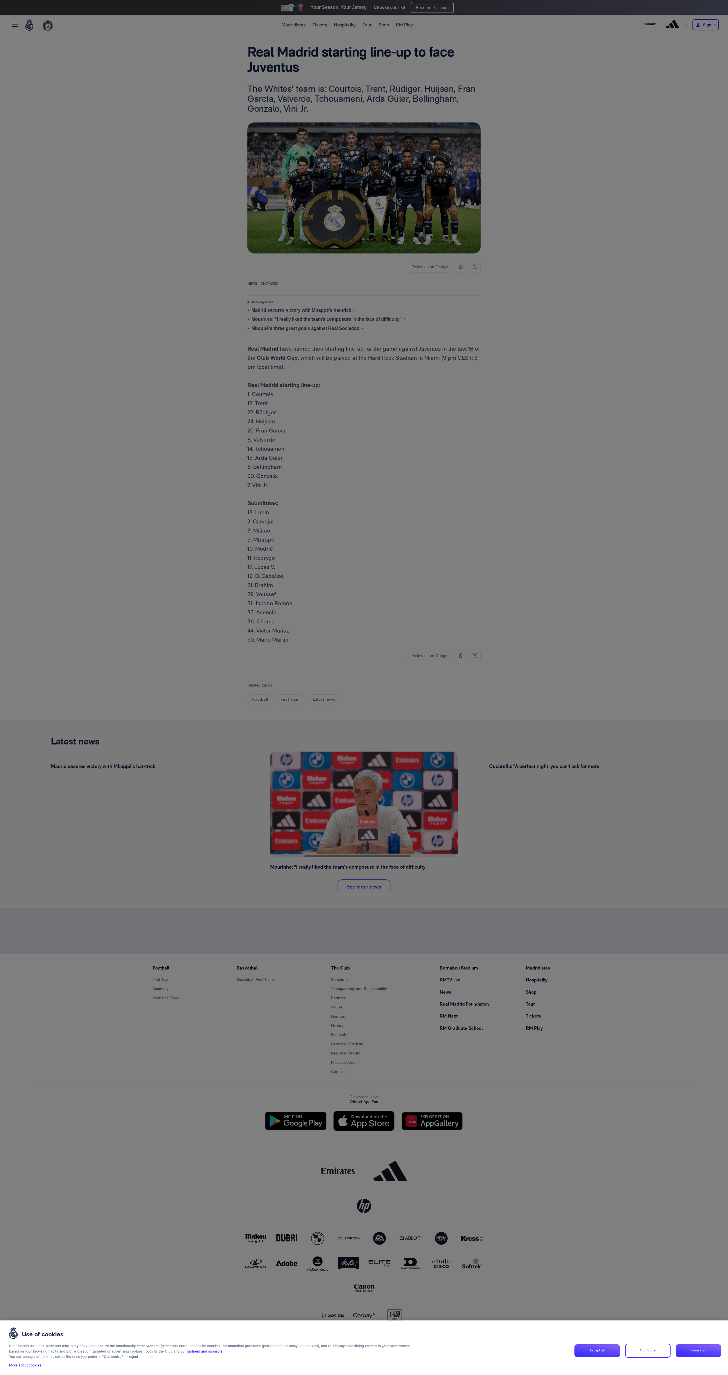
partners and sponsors (204, 1351)
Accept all (597, 1351)
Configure (647, 1351)
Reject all (698, 1351)
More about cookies (25, 1365)
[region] (364, 1347)
